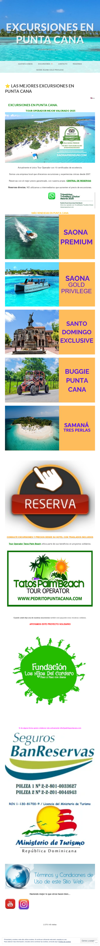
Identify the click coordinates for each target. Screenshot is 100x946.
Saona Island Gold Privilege (50, 70)
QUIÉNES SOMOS (25, 64)
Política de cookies (64, 942)
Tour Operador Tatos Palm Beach (25, 543)
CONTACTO (62, 64)
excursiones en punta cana (50, 33)
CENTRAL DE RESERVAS (78, 180)
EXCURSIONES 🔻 (45, 64)
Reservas (77, 64)
